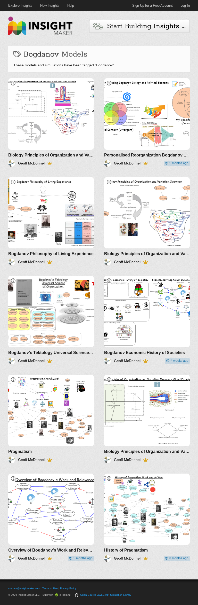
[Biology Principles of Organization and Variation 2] (147, 419)
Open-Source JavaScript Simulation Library (105, 594)
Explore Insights (20, 5)
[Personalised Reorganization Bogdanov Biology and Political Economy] (147, 122)
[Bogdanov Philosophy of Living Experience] (51, 221)
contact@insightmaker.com (24, 588)
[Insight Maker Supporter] (49, 163)
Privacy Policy (68, 588)
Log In (185, 5)
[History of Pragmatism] (147, 518)
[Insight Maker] (40, 34)
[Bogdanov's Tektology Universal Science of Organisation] (51, 320)
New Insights (50, 5)
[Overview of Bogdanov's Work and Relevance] (51, 518)
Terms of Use (50, 588)
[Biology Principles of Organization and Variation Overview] (147, 221)
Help (70, 5)
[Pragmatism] (51, 419)
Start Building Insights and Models (146, 26)
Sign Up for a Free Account (152, 5)
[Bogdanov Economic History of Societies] (147, 320)
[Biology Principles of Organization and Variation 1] (51, 122)
